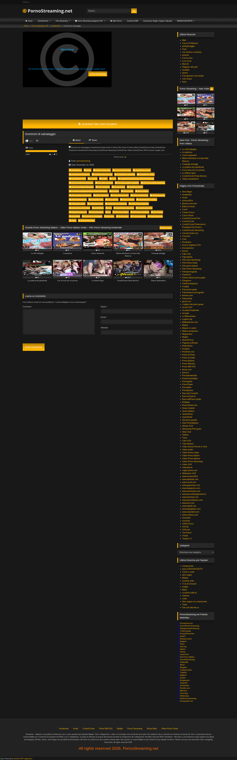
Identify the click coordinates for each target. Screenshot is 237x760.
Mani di (185, 64)
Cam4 (185, 209)
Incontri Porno (120, 187)
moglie (185, 587)
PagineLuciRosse (190, 343)
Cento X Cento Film (103, 170)
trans (184, 82)
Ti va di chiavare (189, 584)
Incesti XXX (187, 307)
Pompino (115, 191)
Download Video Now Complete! (99, 124)
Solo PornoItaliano (190, 423)
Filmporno (186, 281)
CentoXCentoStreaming (189, 626)
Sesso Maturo (188, 411)
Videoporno (187, 467)
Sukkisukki (184, 662)
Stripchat (184, 683)
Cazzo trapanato (189, 155)
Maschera (110, 216)
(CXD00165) (98, 208)
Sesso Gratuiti (188, 408)
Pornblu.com (185, 688)
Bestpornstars (186, 639)
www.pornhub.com (190, 497)
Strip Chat (186, 432)
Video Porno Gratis (87, 220)
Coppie (104, 178)
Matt (184, 40)
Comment (27, 307)
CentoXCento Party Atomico (194, 176)
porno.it (185, 372)
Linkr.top (183, 647)
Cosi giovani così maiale (193, 76)
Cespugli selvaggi (190, 164)
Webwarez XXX (189, 473)
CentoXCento (43, 21)
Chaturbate (184, 685)
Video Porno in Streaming (117, 204)
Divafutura (186, 242)
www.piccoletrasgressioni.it (194, 494)
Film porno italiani (190, 266)
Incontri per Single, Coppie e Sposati (157, 21)
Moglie (185, 337)
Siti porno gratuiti (189, 420)
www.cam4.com (189, 482)
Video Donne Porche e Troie (194, 447)
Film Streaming (62, 21)
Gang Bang (75, 216)
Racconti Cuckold (190, 393)
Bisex (184, 590)
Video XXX (187, 464)
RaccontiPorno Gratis (191, 399)
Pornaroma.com (186, 623)
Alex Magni (187, 192)
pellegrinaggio (188, 46)
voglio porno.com (189, 470)
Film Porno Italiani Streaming (154, 183)
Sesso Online (113, 199)
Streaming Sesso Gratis (147, 199)
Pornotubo (186, 387)
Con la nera (187, 58)
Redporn (183, 641)
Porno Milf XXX (189, 367)
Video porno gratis (78, 204)
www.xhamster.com (190, 512)
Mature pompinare (190, 331)
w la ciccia (186, 61)
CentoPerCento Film (191, 218)
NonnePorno (187, 340)
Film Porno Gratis (190, 263)
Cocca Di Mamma (190, 43)
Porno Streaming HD (120, 195)
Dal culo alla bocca (190, 607)
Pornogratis (187, 381)
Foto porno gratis (189, 289)
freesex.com (187, 295)
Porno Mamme (188, 364)
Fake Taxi (186, 254)
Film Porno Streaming (140, 212)
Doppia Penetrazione (78, 212)
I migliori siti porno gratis (192, 304)
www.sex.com (188, 503)
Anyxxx (183, 678)
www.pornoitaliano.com (192, 500)
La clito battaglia (189, 149)
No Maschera (123, 216)
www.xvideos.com (190, 515)
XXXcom (186, 530)
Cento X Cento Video (122, 170)
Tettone (185, 435)
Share (94, 140)
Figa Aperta (187, 257)
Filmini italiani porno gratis (193, 278)
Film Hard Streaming (191, 260)
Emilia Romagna (97, 212)
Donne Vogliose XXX (191, 245)
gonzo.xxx (186, 301)
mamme (185, 596)
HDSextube (184, 696)
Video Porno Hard (96, 204)
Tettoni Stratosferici (190, 179)
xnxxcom (186, 521)
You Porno (186, 533)
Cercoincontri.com (190, 233)
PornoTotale (187, 384)
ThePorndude (185, 631)
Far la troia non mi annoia (193, 170)
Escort (185, 251)
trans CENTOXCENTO (192, 569)
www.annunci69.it (190, 476)
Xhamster (186, 518)
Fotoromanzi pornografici (193, 292)
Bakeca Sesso (188, 206)
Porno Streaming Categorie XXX (90, 21)
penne (185, 73)
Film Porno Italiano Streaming (82, 187)
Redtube (186, 402)
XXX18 (185, 527)
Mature (185, 325)
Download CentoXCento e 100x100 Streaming (137, 178)
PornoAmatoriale (189, 375)
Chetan (16, 759)
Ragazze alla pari (190, 67)
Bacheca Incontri (189, 203)
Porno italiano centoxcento (81, 195)
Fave (184, 49)
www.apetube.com (190, 479)
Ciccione (94, 178)
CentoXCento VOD (78, 178)
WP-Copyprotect (26, 759)
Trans (184, 438)
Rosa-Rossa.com (189, 405)
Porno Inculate (188, 358)
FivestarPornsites (187, 634)
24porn (183, 649)
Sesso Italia (152, 729)
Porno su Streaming (140, 195)
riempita (185, 70)
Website (104, 328)
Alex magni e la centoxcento (194, 602)
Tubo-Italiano (188, 444)
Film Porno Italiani (121, 212)
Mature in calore (189, 328)
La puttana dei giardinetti (193, 167)
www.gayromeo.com (191, 485)
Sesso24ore (187, 414)
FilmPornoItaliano (190, 284)
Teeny (73, 220)
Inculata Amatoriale (190, 310)
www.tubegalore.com (191, 509)
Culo (114, 178)
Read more (119, 157)
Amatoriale (187, 195)
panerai (185, 55)
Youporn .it (187, 539)
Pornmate (184, 693)
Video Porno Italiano (191, 458)
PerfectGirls (187, 346)
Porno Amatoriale (139, 216)
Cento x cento (188, 572)
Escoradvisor (188, 248)
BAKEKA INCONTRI (185, 21)
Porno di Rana (188, 355)
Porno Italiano (143, 191)
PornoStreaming (158, 195)
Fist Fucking (157, 212)
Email (104, 317)
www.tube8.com (189, 506)
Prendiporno (187, 390)
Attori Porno (117, 21)
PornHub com (188, 352)
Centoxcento (187, 566)
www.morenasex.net (191, 491)
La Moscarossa (189, 316)
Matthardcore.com (190, 322)
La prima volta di (189, 593)
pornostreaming (83, 161)
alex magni (187, 575)
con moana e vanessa (191, 52)
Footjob (185, 286)
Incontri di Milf (132, 21)
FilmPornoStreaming (188, 698)
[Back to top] (229, 752)
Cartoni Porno (188, 212)
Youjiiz (185, 536)
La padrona (187, 152)
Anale (89, 170)
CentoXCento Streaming (103, 174)
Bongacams (185, 680)
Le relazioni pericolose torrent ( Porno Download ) (89, 191)
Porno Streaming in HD (39, 26)
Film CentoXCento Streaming (82, 183)
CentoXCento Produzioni (80, 174)
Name (104, 307)
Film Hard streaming (105, 183)
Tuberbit (183, 673)
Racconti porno (189, 396)
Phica (182, 644)
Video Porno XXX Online (80, 208)
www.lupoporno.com (191, 488)
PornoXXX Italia (97, 199)
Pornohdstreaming (187, 660)
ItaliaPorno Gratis (136, 187)
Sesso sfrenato (128, 199)
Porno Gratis (128, 191)
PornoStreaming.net (49, 11)
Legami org (187, 319)
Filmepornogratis (189, 272)
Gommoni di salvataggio (93, 216)
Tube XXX (186, 441)
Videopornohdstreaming (189, 628)
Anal (109, 208)
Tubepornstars (186, 670)
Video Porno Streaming (140, 204)
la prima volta (188, 581)
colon (184, 599)
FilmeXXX (186, 275)
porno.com (186, 370)
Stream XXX (188, 426)
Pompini (185, 349)
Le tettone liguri (189, 173)
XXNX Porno (188, 524)
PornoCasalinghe (190, 378)
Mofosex (183, 691)
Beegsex (183, 667)
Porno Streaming (102, 195)
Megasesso (187, 334)
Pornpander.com (186, 701)
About (77, 140)
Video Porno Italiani (190, 455)
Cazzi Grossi (187, 215)
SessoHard (187, 417)
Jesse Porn (184, 654)
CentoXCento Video (147, 174)
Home (30, 21)
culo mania (187, 79)
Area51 (183, 636)
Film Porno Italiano (187, 657)
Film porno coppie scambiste (128, 183)
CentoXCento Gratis (143, 170)
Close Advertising (98, 74)
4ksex (182, 665)
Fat (109, 212)
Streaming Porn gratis (191, 429)
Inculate (185, 313)
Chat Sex (186, 236)
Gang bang (187, 298)
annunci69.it (187, 201)
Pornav (183, 652)
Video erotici (187, 450)
